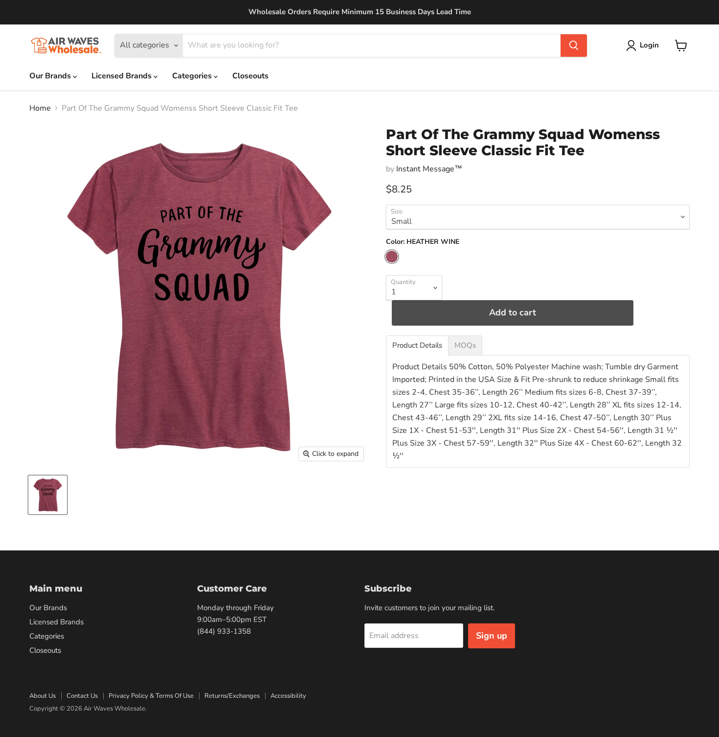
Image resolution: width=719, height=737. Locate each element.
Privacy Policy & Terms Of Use (151, 695)
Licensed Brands (122, 76)
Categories (193, 76)
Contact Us (82, 695)
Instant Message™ (429, 169)
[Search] (574, 45)
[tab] (417, 345)
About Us (42, 695)
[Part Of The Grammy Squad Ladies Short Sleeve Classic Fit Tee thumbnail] (47, 494)
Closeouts (250, 76)
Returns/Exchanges (232, 695)
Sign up (491, 636)
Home (40, 108)
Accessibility (288, 695)
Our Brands (51, 76)
